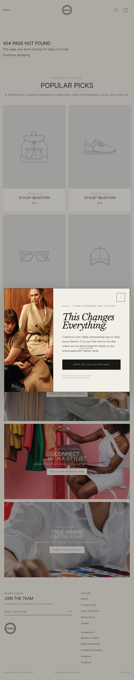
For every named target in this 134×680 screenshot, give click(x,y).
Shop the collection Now (91, 364)
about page (86, 346)
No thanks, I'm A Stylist (76, 376)
